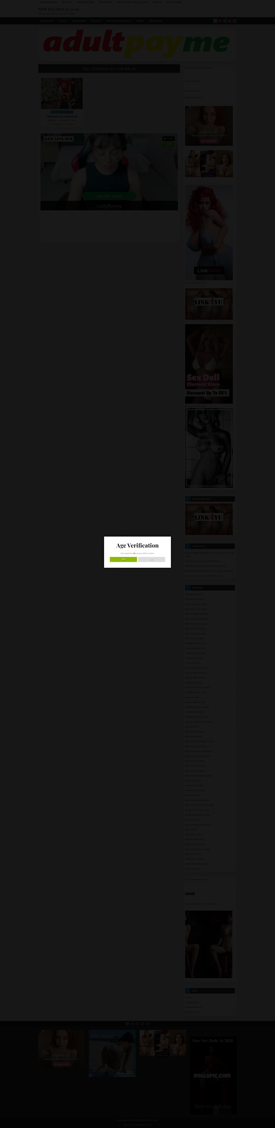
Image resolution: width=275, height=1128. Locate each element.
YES (123, 559)
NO (151, 559)
